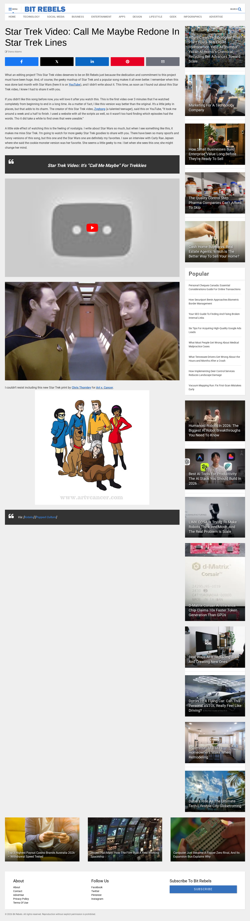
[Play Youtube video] (92, 228)
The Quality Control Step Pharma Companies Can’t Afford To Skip (215, 203)
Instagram (97, 898)
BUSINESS (78, 16)
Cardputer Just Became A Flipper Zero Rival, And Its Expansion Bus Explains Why (206, 854)
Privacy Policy (21, 898)
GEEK (173, 16)
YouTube (74, 84)
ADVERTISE (216, 16)
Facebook (96, 887)
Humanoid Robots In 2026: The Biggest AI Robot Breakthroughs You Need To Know (214, 430)
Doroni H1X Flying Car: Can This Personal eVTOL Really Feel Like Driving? (215, 706)
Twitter (95, 891)
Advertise (18, 895)
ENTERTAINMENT (101, 16)
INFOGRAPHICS (193, 16)
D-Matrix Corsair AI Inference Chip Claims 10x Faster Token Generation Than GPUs (213, 610)
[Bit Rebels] (43, 10)
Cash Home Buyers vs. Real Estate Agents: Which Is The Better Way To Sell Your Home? (214, 251)
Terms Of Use (20, 902)
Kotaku (28, 517)
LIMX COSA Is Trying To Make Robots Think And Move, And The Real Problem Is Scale (213, 527)
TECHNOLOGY (31, 16)
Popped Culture (46, 517)
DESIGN (137, 16)
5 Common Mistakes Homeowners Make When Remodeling (210, 752)
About (16, 887)
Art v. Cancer (104, 387)
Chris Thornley (81, 387)
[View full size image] (92, 331)
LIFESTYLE (155, 16)
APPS (122, 16)
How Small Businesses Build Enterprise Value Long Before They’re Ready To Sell (212, 154)
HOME (12, 16)
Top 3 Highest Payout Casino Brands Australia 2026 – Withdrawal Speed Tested (41, 854)
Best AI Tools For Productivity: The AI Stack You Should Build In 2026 (215, 479)
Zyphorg (99, 109)
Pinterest (96, 895)
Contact (17, 891)
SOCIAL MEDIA (55, 16)
